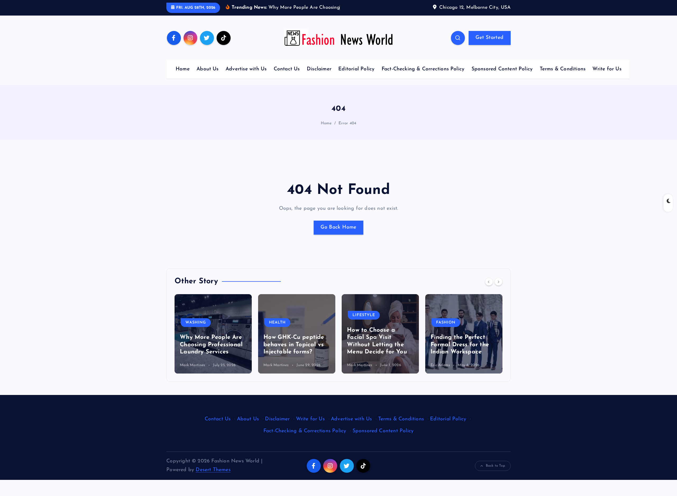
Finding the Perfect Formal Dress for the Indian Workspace (376, 344)
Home (183, 69)
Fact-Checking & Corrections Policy (423, 69)
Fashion (362, 323)
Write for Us (606, 69)
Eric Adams (357, 365)
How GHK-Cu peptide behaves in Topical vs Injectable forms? (210, 344)
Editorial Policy (356, 69)
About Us (207, 69)
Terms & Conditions (562, 69)
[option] (213, 334)
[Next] (498, 281)
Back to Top (495, 465)
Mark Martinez (192, 365)
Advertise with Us (246, 69)
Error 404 (347, 123)
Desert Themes (213, 469)
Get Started (489, 37)
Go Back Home (338, 227)
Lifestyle (280, 315)
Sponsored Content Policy (502, 69)
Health (193, 323)
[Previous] (489, 281)
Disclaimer (319, 69)
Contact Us (287, 69)
